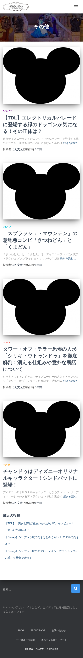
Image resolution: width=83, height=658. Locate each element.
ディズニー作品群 (25, 640)
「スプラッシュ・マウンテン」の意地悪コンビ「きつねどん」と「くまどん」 (40, 240)
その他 (6, 465)
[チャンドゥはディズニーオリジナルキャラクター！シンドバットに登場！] (41, 429)
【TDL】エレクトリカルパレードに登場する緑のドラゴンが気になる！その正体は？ (40, 124)
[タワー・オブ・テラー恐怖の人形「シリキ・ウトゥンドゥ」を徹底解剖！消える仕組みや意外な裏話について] (41, 307)
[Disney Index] (17, 7)
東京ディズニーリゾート (54, 640)
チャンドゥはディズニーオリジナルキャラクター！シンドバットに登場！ (40, 478)
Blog (21, 630)
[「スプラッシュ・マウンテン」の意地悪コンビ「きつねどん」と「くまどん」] (41, 191)
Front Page (37, 630)
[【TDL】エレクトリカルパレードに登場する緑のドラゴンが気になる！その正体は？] (41, 75)
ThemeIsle (51, 648)
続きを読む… (71, 142)
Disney (7, 111)
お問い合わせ (59, 630)
